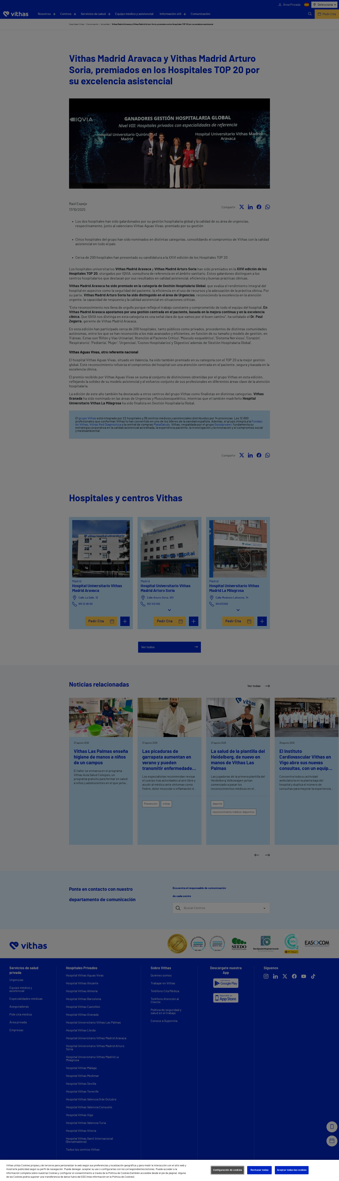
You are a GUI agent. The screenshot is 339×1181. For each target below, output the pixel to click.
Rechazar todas (259, 1170)
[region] (169, 1170)
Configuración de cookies (227, 1170)
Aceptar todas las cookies (291, 1170)
